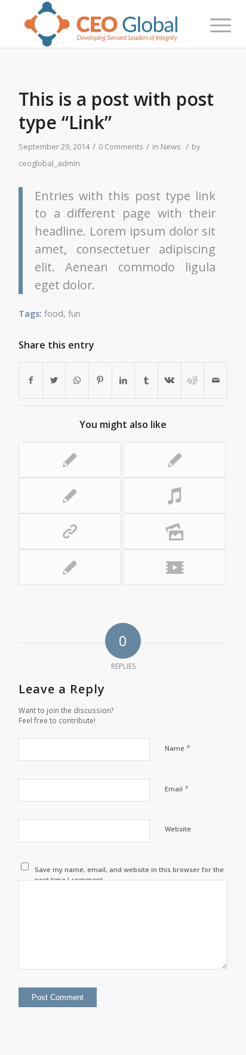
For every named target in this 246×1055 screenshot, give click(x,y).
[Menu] (211, 25)
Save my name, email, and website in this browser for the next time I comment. (129, 874)
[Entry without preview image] (70, 567)
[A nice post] (70, 460)
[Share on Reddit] (193, 380)
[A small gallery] (174, 531)
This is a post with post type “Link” (116, 110)
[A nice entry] (174, 460)
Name (177, 747)
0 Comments (121, 146)
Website (178, 828)
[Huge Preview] (70, 495)
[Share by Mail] (215, 380)
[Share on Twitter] (54, 380)
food (53, 313)
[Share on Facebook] (30, 380)
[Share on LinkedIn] (123, 380)
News (171, 146)
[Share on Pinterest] (100, 380)
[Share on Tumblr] (146, 380)
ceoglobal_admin (49, 163)
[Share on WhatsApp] (77, 380)
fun (74, 313)
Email (177, 788)
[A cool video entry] (174, 567)
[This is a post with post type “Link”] (70, 531)
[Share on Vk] (169, 380)
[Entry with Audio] (174, 495)
